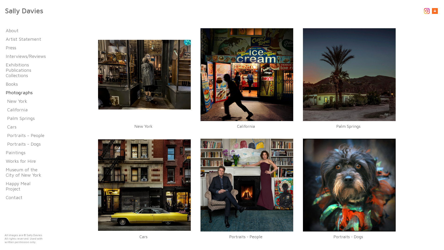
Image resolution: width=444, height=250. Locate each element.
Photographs (19, 92)
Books (12, 84)
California (17, 109)
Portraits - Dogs (24, 144)
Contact (14, 197)
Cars (11, 126)
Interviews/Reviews (26, 56)
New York (17, 101)
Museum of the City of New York (23, 172)
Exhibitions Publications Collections (18, 70)
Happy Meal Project (18, 186)
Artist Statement (23, 39)
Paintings (15, 152)
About (12, 30)
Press (11, 47)
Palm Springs (21, 118)
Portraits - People (25, 135)
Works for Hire (21, 161)
